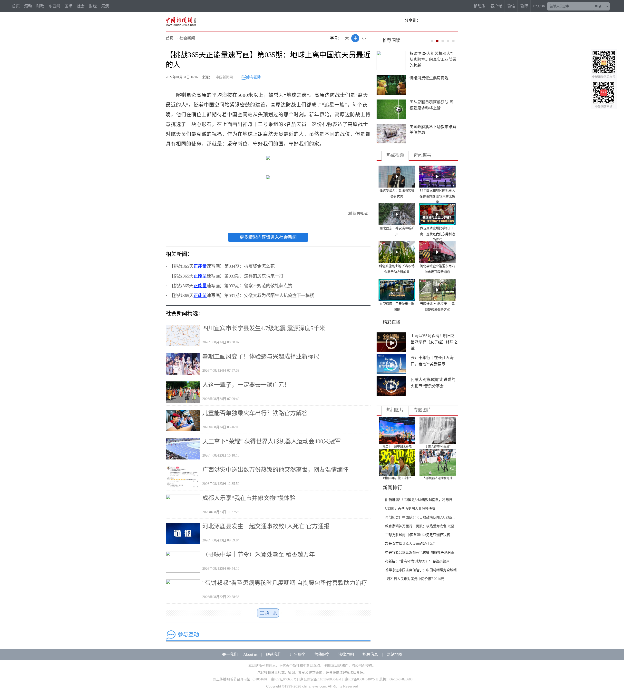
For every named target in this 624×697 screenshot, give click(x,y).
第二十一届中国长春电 (397, 446)
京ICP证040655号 (284, 679)
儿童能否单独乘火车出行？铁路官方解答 (255, 413)
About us (250, 654)
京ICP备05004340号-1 (361, 679)
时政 (40, 6)
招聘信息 (370, 654)
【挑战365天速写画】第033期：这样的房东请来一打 (227, 276)
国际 (68, 6)
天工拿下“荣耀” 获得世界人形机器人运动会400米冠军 (271, 441)
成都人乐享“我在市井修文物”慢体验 (248, 498)
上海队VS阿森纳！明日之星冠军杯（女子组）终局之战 (434, 342)
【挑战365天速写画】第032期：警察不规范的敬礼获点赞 (232, 285)
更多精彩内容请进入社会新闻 (268, 237)
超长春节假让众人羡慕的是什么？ (410, 544)
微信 (511, 6)
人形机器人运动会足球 (437, 478)
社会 (81, 6)
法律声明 (346, 654)
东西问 (54, 6)
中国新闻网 (224, 77)
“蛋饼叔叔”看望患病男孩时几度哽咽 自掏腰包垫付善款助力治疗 (284, 583)
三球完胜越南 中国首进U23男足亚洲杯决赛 (417, 535)
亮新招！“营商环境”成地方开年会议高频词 (417, 561)
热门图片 (395, 410)
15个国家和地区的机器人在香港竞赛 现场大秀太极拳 (437, 196)
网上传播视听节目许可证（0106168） (240, 679)
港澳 (105, 6)
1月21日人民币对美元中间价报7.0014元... (416, 579)
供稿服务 (322, 654)
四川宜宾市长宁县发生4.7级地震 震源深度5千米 (263, 328)
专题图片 (422, 410)
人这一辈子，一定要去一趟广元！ (246, 385)
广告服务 (298, 654)
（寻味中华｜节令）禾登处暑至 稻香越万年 (258, 554)
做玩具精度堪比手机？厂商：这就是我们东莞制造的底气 (437, 234)
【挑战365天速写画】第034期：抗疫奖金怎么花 (223, 266)
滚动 (28, 6)
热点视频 (395, 155)
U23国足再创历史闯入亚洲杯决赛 (410, 508)
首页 (16, 6)
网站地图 (394, 654)
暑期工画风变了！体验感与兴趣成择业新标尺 (260, 356)
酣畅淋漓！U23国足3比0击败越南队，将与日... (420, 500)
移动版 (479, 6)
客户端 (496, 6)
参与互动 (254, 77)
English (539, 6)
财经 (93, 6)
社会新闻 (187, 38)
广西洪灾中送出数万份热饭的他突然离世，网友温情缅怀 (275, 470)
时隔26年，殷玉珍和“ (397, 478)
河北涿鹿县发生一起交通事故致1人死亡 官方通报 (266, 526)
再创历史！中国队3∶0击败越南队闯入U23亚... (420, 517)
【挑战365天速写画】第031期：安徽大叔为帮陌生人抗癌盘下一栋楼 (243, 295)
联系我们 (274, 654)
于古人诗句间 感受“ (437, 446)
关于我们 (230, 654)
